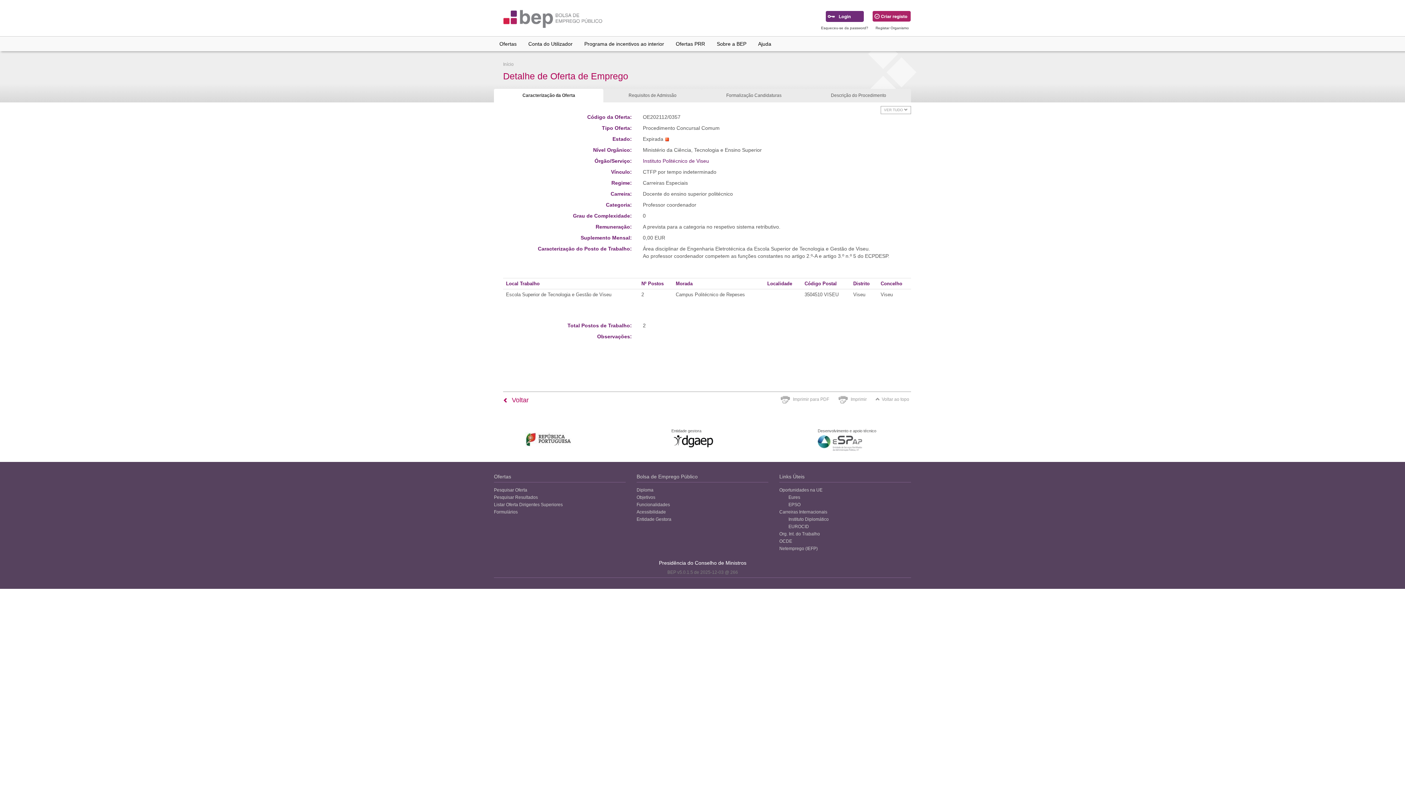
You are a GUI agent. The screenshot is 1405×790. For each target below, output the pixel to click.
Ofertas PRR (690, 44)
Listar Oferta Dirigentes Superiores (528, 504)
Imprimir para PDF (811, 399)
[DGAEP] (693, 441)
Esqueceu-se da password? (844, 28)
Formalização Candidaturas (754, 95)
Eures (794, 497)
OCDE (785, 541)
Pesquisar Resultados (516, 497)
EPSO (794, 504)
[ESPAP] (840, 443)
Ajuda (764, 44)
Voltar (519, 400)
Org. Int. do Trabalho (799, 534)
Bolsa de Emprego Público (667, 476)
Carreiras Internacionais (803, 512)
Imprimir (859, 399)
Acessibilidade (651, 512)
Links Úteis (792, 476)
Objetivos (646, 497)
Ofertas (508, 44)
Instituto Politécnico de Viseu (676, 161)
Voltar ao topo (895, 399)
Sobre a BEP (731, 44)
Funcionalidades (653, 504)
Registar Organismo (892, 28)
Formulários (506, 512)
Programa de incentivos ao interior (624, 44)
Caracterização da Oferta (548, 95)
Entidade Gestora (654, 519)
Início (508, 64)
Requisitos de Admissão (653, 95)
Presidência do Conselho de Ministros (702, 563)
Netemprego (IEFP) (798, 548)
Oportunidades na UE (801, 490)
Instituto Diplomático (808, 519)
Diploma (645, 490)
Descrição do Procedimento (858, 95)
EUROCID (798, 526)
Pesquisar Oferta (510, 490)
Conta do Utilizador (550, 44)
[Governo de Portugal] (548, 439)
